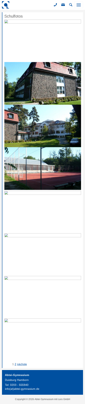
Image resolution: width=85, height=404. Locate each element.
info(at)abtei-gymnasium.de (22, 388)
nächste (22, 364)
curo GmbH (64, 399)
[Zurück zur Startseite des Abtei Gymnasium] (5, 5)
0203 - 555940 (19, 384)
